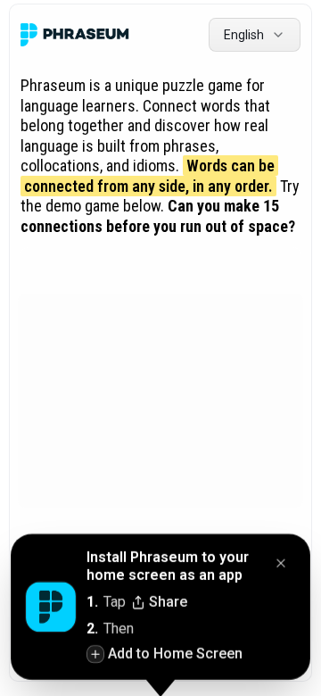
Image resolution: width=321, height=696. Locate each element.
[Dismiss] (281, 564)
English (244, 35)
